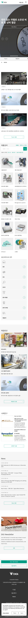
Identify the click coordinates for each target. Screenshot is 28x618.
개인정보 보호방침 (9, 602)
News (14, 596)
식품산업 (3, 86)
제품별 (17, 145)
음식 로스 (9, 152)
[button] (2, 39)
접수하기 (14, 593)
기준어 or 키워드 (23, 145)
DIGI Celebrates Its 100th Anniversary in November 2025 (13, 465)
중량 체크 (13, 152)
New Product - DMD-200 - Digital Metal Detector (12, 488)
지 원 (14, 590)
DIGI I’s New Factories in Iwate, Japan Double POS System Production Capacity (13, 495)
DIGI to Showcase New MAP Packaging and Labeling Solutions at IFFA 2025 (13, 481)
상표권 (21, 602)
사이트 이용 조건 (16, 602)
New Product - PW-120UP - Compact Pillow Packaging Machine (11, 473)
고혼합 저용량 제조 (19, 152)
